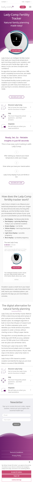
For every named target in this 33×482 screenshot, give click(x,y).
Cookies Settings (16, 480)
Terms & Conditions (16, 452)
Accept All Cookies (16, 472)
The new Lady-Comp (11, 242)
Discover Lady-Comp (16, 97)
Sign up (16, 424)
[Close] (29, 462)
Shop (22, 7)
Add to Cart (16, 267)
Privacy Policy (16, 456)
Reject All (16, 476)
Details (16, 279)
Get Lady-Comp (16, 50)
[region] (16, 471)
